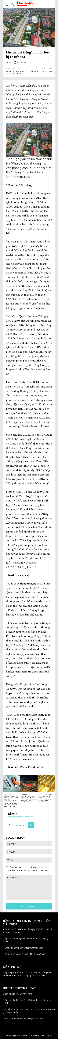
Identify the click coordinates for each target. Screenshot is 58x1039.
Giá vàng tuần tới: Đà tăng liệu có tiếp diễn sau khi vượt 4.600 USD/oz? (45, 798)
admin (12, 813)
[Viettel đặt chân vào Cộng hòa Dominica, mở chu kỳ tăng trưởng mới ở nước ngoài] (29, 783)
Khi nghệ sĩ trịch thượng (41, 71)
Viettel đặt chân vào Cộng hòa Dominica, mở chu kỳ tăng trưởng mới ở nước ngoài (28, 798)
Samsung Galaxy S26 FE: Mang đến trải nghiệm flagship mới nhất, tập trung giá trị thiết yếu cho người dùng (11, 800)
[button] (12, 5)
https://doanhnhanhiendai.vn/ (20, 817)
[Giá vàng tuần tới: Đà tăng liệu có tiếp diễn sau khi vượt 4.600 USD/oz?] (46, 783)
